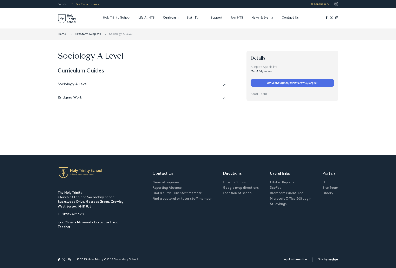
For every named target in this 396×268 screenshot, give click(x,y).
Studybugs (278, 204)
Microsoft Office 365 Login (290, 198)
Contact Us (290, 17)
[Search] (336, 4)
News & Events (262, 17)
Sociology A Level (72, 84)
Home (62, 34)
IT (72, 4)
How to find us (234, 182)
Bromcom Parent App (286, 193)
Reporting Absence (167, 188)
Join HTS (237, 17)
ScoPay (275, 188)
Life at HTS (146, 17)
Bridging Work (70, 97)
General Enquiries (166, 182)
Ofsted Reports (282, 182)
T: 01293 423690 (71, 214)
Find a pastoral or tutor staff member (182, 198)
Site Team (82, 4)
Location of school (237, 193)
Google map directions (241, 188)
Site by (323, 259)
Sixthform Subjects (88, 34)
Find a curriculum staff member (177, 193)
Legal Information (295, 259)
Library (95, 4)
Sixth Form (194, 17)
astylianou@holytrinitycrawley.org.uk (292, 83)
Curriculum (170, 17)
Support (217, 17)
